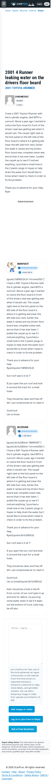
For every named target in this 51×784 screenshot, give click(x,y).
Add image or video (21, 709)
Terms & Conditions (12, 775)
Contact (6, 771)
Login (39, 4)
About (21, 771)
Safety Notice (32, 775)
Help (14, 771)
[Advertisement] (25, 42)
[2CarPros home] (21, 4)
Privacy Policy (34, 771)
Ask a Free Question (22, 729)
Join (46, 4)
